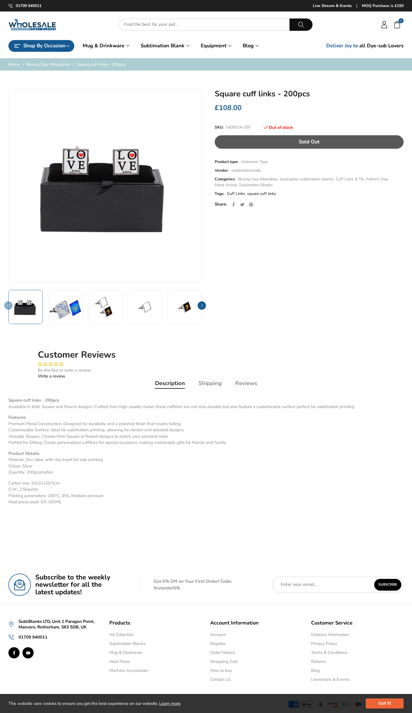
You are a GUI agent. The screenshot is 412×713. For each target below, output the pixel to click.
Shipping (210, 383)
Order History (222, 652)
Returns (318, 661)
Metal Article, (226, 185)
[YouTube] (28, 652)
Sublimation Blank (162, 45)
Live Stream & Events (332, 5)
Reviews (246, 383)
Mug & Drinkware (103, 45)
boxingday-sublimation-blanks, (307, 179)
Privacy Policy (324, 643)
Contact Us (220, 679)
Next (202, 305)
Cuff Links (236, 193)
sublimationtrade (246, 170)
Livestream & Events (330, 679)
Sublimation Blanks (256, 185)
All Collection (121, 634)
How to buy (221, 670)
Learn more (169, 703)
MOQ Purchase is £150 (383, 5)
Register (218, 643)
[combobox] (204, 24)
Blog (248, 45)
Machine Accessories (128, 670)
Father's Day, (377, 179)
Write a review (51, 376)
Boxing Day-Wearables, (258, 179)
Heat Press (119, 661)
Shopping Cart (223, 661)
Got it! (384, 703)
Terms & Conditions (329, 652)
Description (170, 383)
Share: (221, 204)
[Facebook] (14, 652)
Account (218, 634)
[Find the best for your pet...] (301, 24)
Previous (8, 305)
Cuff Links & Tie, (350, 179)
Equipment (213, 45)
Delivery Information (330, 634)
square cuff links (261, 193)
